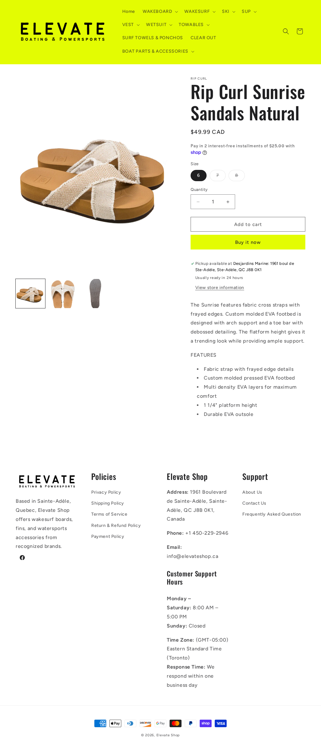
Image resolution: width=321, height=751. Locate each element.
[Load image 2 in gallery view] (63, 293)
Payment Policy (107, 536)
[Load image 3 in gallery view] (95, 293)
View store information (219, 287)
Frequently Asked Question (271, 514)
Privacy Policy (106, 492)
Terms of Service (109, 514)
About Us (252, 492)
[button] (160, 11)
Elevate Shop (168, 735)
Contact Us (254, 503)
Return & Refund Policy (116, 525)
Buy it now (248, 242)
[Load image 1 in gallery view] (30, 293)
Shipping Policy (107, 503)
